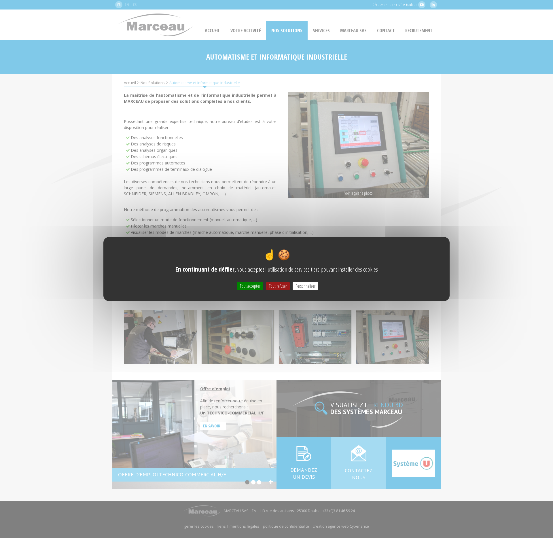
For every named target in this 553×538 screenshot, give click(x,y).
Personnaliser (305, 286)
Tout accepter (250, 286)
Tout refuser (278, 286)
